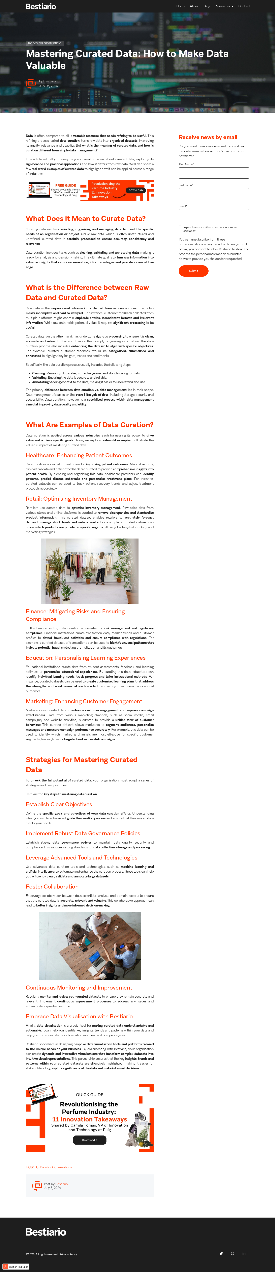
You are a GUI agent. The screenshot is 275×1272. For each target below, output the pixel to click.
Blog (207, 6)
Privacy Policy (68, 1254)
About (194, 6)
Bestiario (49, 81)
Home (180, 6)
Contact (244, 6)
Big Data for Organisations (44, 43)
